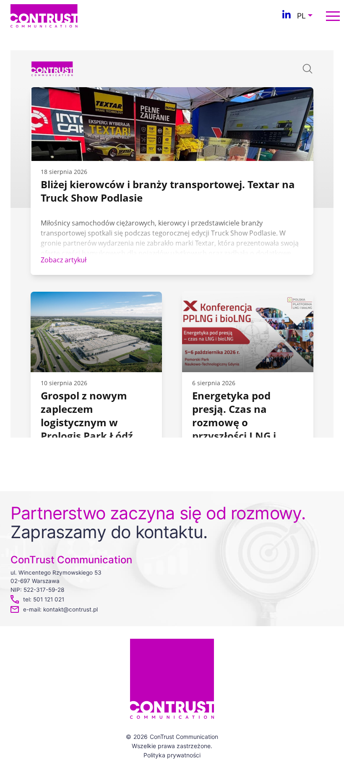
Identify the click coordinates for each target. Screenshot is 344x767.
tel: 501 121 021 (43, 599)
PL (301, 16)
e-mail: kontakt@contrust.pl (60, 609)
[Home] (44, 15)
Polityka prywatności (172, 755)
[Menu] (333, 16)
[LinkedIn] (286, 16)
